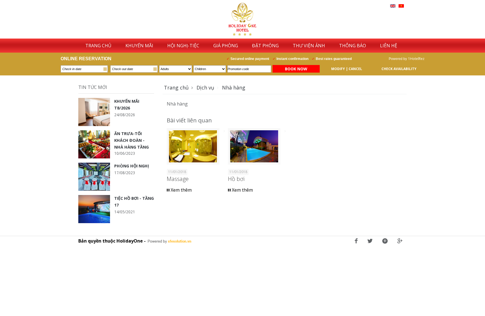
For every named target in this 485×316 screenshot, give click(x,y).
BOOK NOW (296, 68)
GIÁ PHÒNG (225, 45)
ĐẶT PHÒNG (265, 45)
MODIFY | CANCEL (346, 68)
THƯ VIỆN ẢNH (309, 45)
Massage (178, 179)
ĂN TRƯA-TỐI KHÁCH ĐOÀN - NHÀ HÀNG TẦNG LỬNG (131, 140)
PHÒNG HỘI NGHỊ (131, 166)
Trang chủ (176, 87)
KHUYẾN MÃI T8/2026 (126, 104)
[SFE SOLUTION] (169, 241)
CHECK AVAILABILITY (399, 68)
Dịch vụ (205, 87)
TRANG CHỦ (98, 45)
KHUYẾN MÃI (139, 45)
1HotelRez (416, 58)
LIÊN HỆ (388, 45)
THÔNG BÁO (352, 45)
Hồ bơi (236, 179)
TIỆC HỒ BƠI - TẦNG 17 (134, 202)
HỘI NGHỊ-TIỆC (183, 45)
